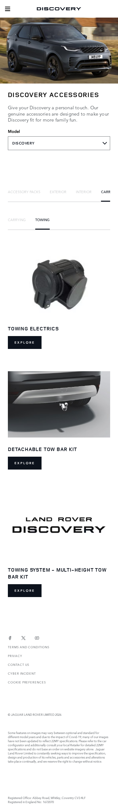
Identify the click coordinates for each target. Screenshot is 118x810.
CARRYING (17, 219)
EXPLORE (24, 342)
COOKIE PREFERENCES (27, 682)
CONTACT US (18, 664)
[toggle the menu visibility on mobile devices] (7, 8)
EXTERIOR (58, 191)
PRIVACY (15, 656)
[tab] (24, 192)
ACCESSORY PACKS (24, 191)
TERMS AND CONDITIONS (28, 647)
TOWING (42, 219)
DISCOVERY (23, 143)
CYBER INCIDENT (22, 673)
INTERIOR (84, 191)
